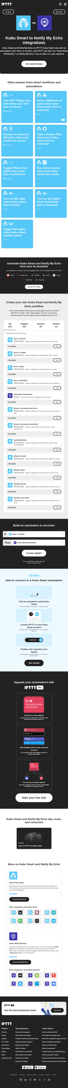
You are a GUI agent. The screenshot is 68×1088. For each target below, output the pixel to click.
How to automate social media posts (53, 1058)
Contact (41, 1074)
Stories (4, 1035)
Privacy (48, 1074)
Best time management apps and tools (54, 1038)
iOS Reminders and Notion (23, 1051)
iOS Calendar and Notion (23, 1035)
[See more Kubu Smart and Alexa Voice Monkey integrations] (17, 920)
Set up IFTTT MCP (34, 287)
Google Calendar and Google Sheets (26, 1038)
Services (4, 1032)
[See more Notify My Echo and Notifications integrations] (17, 983)
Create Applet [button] (34, 553)
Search (4, 1051)
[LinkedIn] (25, 1080)
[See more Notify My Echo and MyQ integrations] (33, 983)
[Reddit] (49, 1080)
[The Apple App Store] (27, 1067)
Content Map (6, 1048)
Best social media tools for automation (54, 1061)
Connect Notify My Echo (20, 962)
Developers (14, 1074)
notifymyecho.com (15, 953)
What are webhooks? (48, 1048)
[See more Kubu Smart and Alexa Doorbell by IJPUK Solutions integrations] (50, 912)
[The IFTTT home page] (7, 4)
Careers (22, 1074)
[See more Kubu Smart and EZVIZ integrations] (50, 920)
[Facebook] (20, 1080)
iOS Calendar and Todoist (23, 1055)
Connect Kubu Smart (19, 899)
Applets (4, 1038)
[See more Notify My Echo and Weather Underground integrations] (17, 975)
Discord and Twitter (21, 1061)
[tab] (10, 325)
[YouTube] (34, 1080)
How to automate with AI (49, 1032)
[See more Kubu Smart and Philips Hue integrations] (33, 920)
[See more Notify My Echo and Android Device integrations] (33, 975)
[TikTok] (44, 1080)
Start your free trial (34, 797)
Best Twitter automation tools (51, 1035)
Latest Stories (47, 1028)
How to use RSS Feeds (49, 1045)
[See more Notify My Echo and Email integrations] (50, 983)
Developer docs (7, 1058)
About (55, 1074)
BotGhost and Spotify (22, 1045)
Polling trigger (20, 341)
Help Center (5, 1045)
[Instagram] (30, 1080)
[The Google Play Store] (40, 1068)
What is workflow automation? (51, 1042)
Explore (5, 1028)
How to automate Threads (50, 1055)
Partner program (32, 1074)
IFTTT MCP (5, 1042)
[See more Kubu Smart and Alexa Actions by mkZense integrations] (33, 912)
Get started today (34, 64)
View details (12, 346)
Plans (3, 1055)
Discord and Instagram (22, 1032)
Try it (57, 346)
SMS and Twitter (20, 1048)
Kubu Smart (16, 38)
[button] (65, 4)
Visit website (13, 894)
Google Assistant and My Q (23, 1042)
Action (17, 397)
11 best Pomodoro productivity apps (53, 1051)
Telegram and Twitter (21, 1058)
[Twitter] (39, 1080)
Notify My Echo (48, 38)
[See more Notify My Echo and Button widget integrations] (50, 975)
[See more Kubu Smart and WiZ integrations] (17, 912)
